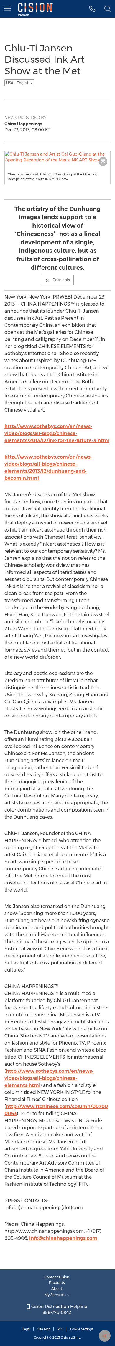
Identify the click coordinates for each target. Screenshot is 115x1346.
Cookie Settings (81, 1329)
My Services (55, 1294)
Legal (26, 1329)
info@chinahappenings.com (63, 1238)
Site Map (43, 1329)
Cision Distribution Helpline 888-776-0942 (58, 1309)
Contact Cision (56, 1277)
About (56, 1288)
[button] (92, 9)
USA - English (18, 83)
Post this (61, 280)
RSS (60, 1329)
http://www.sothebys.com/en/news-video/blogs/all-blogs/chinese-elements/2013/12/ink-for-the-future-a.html (56, 433)
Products (57, 1282)
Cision (65, 1338)
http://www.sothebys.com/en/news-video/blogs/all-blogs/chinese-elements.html (49, 1078)
